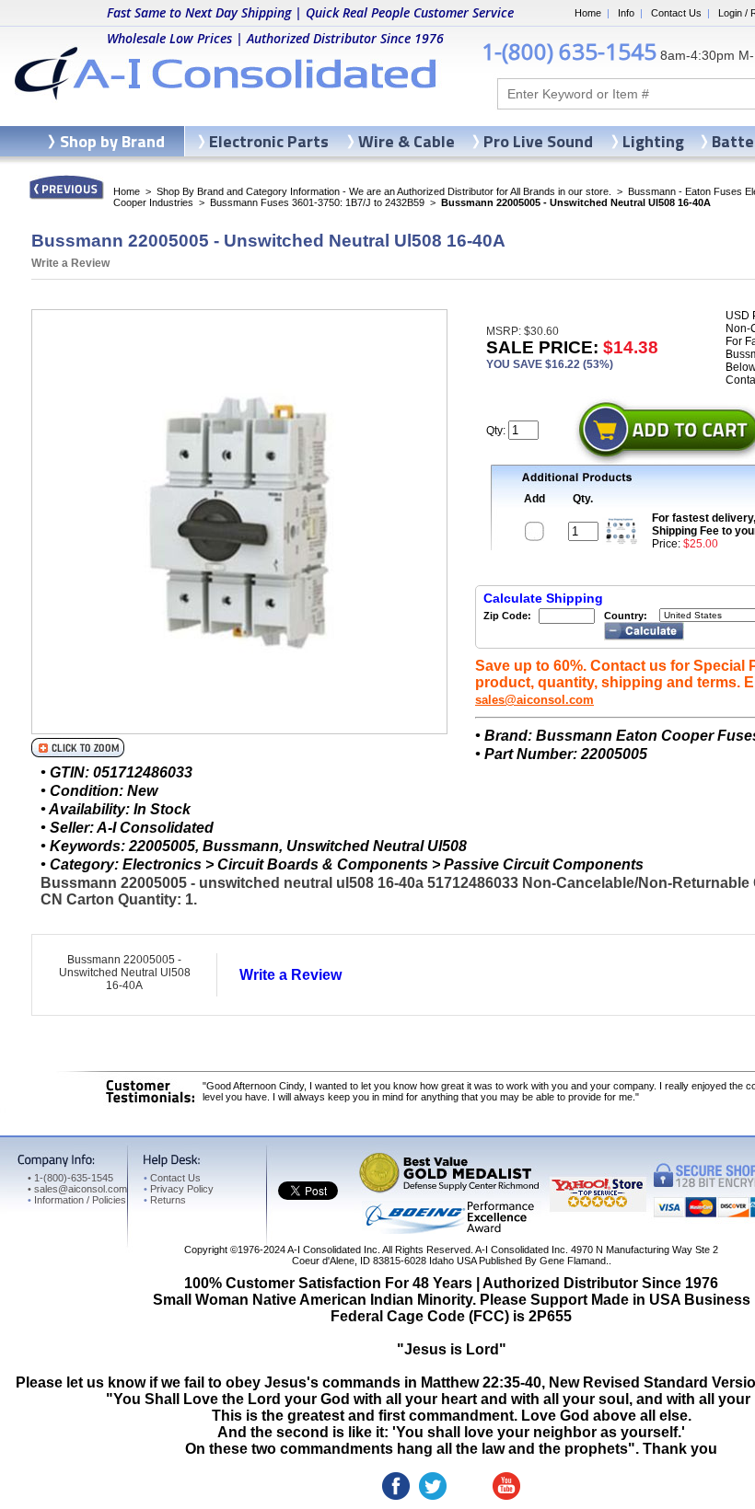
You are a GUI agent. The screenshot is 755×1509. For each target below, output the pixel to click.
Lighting (653, 141)
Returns (165, 1199)
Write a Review (70, 263)
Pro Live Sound (538, 141)
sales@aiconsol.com (534, 700)
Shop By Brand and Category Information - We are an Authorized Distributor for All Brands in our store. (384, 191)
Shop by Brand (112, 141)
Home (588, 12)
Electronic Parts (269, 141)
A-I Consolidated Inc (332, 1249)
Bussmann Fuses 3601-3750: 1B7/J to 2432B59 (317, 202)
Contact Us (676, 12)
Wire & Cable (406, 141)
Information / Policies (77, 1199)
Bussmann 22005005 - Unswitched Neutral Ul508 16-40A (125, 972)
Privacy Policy (179, 1188)
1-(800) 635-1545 (569, 51)
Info (626, 12)
